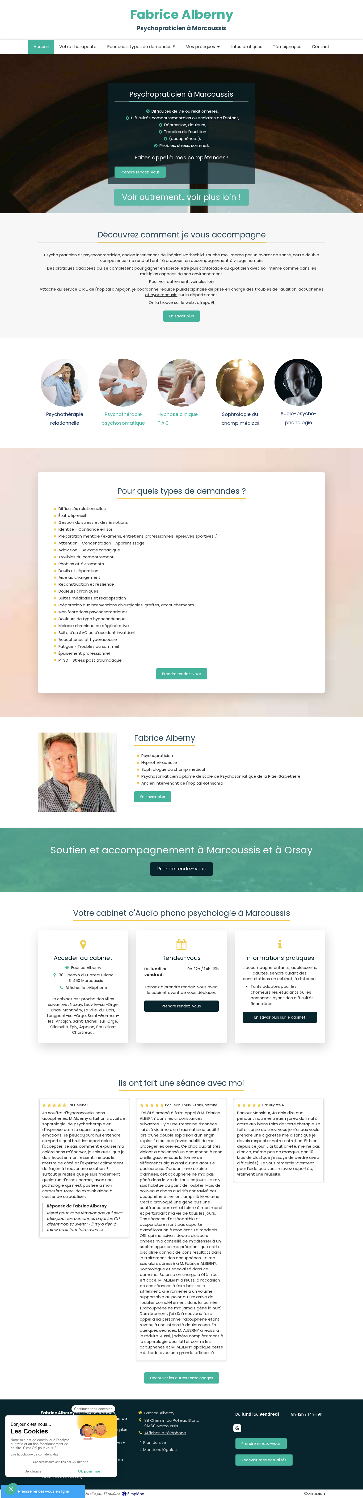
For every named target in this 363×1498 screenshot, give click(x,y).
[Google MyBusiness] (237, 1428)
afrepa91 (205, 302)
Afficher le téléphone (86, 987)
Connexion (314, 1493)
